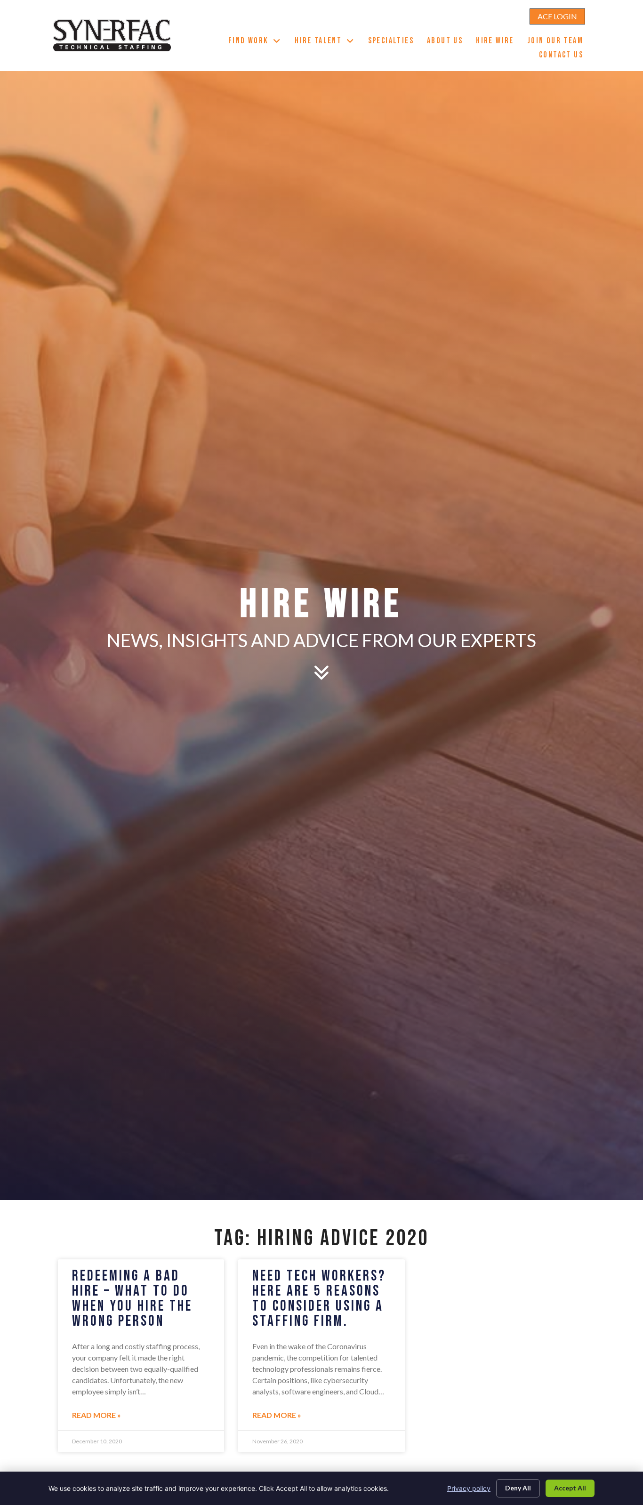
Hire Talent (328, 42)
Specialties (394, 42)
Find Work (258, 42)
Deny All (518, 1488)
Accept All (570, 1488)
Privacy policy (468, 1488)
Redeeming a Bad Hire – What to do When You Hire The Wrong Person (132, 1298)
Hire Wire (498, 42)
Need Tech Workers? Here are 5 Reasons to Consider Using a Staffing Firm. (319, 1298)
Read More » (96, 1414)
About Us (448, 42)
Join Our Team (558, 42)
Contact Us (564, 56)
